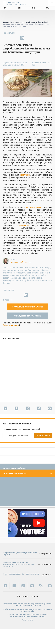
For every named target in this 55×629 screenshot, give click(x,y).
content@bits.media (45, 564)
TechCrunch (25, 175)
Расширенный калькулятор (14, 473)
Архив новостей (27, 620)
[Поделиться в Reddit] (34, 38)
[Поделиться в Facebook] (5, 38)
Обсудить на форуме (27, 315)
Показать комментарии (27, 306)
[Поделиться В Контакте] (28, 38)
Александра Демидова (21, 262)
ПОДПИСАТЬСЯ (43, 436)
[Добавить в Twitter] (10, 38)
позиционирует (33, 207)
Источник (9, 300)
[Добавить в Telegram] (16, 38)
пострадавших (22, 225)
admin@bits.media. (27, 611)
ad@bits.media (47, 575)
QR (43, 616)
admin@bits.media (45, 554)
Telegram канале (11, 325)
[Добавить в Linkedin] (22, 38)
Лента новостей (11, 338)
